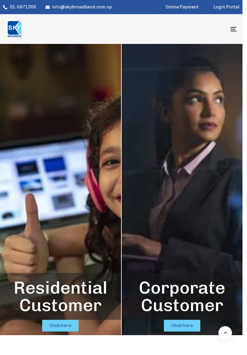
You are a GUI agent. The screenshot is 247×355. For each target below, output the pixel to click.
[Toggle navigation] (198, 29)
